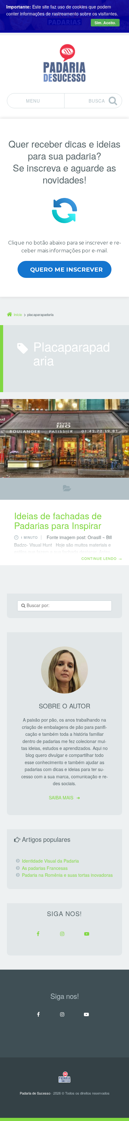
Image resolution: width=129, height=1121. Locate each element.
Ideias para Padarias (67, 489)
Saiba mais (61, 797)
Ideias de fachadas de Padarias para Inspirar (58, 520)
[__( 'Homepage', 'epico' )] (64, 1077)
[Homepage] (64, 62)
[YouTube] (86, 933)
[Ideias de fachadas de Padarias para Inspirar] (64, 438)
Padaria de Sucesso (35, 1093)
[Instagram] (62, 933)
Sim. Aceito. (105, 22)
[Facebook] (37, 933)
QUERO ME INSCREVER (66, 269)
